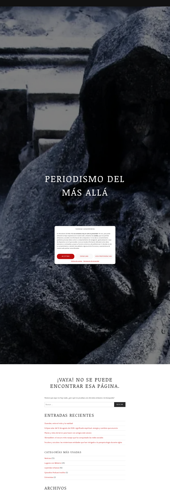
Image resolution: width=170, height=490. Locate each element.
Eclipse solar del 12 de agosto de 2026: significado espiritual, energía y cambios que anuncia (81, 428)
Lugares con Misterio (53, 463)
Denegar (84, 256)
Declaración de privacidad (91, 261)
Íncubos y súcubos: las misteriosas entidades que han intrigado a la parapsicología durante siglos (83, 442)
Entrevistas (49, 477)
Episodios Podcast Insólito (55, 473)
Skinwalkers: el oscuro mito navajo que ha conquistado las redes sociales (74, 438)
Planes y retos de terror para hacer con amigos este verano (68, 433)
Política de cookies (76, 261)
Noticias (48, 458)
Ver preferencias (103, 256)
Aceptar (66, 256)
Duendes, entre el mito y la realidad (59, 423)
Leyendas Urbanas (52, 468)
